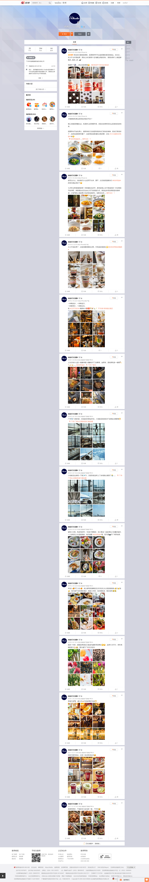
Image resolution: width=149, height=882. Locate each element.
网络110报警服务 (67, 876)
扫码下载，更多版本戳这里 (47, 855)
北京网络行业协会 (104, 876)
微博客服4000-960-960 (23, 867)
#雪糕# (115, 247)
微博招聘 (57, 867)
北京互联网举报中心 (34, 876)
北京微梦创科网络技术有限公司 (100, 879)
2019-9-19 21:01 (73, 116)
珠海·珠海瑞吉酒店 (105, 308)
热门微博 (14, 854)
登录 (118, 3)
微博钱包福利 (38, 109)
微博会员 (14, 856)
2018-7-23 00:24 (73, 360)
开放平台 (60, 861)
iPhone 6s (84, 52)
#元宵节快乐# (75, 308)
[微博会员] (81, 50)
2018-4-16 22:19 (73, 529)
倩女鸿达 (36, 124)
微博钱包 (28, 109)
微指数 (21, 859)
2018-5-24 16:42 (73, 473)
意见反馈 (34, 867)
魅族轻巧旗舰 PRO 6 (87, 360)
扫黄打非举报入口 (116, 876)
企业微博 (60, 856)
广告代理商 (70, 859)
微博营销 (69, 856)
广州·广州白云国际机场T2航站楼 (81, 421)
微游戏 (14, 859)
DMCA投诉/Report (103, 867)
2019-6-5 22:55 (72, 244)
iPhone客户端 (84, 244)
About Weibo (49, 867)
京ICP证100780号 (21, 870)
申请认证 (60, 854)
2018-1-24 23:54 (73, 699)
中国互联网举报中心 (21, 876)
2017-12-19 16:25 (73, 806)
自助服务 (83, 856)
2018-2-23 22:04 (73, 586)
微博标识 (60, 859)
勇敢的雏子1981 (46, 124)
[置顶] (70, 55)
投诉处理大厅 (92, 867)
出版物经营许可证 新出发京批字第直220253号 (117, 873)
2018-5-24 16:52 (73, 416)
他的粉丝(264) (31, 114)
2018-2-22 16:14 (73, 642)
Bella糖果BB (29, 124)
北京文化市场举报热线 (80, 876)
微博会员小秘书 (54, 109)
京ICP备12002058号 (34, 870)
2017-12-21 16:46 (73, 753)
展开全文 (86, 139)
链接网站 (69, 854)
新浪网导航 (64, 867)
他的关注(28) (30, 100)
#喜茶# (93, 65)
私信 (79, 34)
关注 (64, 34)
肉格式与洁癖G (73, 50)
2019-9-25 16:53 (73, 52)
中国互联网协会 (92, 876)
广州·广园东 (91, 365)
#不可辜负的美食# (102, 65)
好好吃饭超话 (74, 139)
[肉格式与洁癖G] (64, 53)
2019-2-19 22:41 (73, 301)
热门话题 (21, 854)
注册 (112, 3)
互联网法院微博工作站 (117, 867)
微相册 (21, 856)
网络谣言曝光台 (127, 876)
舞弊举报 (40, 867)
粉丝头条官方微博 (47, 109)
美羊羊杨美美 (53, 124)
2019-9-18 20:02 (73, 178)
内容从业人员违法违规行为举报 (51, 876)
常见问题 (83, 854)
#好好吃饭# (117, 180)
